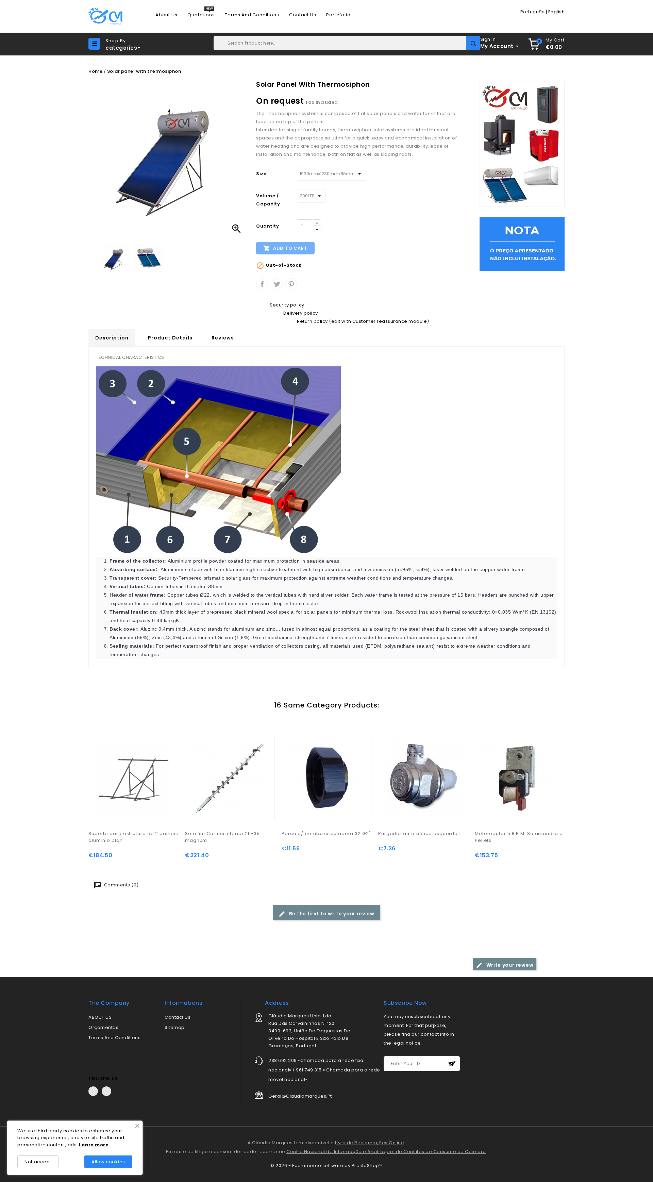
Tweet (276, 284)
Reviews (223, 337)
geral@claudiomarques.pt (300, 1096)
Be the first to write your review (331, 913)
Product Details (170, 337)
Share (262, 284)
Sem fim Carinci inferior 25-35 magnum (222, 837)
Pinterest (291, 284)
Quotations (201, 15)
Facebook (93, 1091)
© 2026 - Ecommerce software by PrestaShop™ (326, 1165)
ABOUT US (100, 1017)
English (556, 12)
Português (532, 12)
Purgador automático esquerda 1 (419, 833)
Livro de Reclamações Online (369, 1142)
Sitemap (175, 1027)
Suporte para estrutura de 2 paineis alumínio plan (133, 837)
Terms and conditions (252, 15)
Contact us (302, 15)
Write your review (509, 965)
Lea (83, 1145)
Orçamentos (103, 1027)
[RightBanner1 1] (522, 244)
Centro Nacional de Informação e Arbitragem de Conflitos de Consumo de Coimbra (386, 1151)
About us (166, 15)
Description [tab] (112, 337)
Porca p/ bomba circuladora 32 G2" (326, 833)
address (277, 1003)
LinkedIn (106, 1091)
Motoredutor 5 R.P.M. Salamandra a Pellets (519, 837)
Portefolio (338, 15)
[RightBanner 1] (522, 143)
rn (91, 1145)
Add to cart (285, 248)
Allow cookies (108, 1162)
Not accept (37, 1162)
